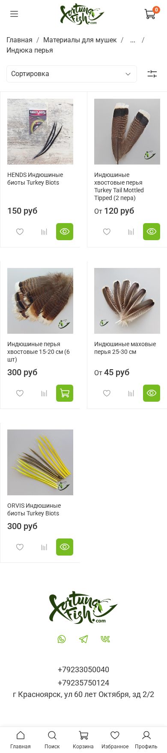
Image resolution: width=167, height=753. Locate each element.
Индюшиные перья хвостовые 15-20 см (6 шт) (38, 352)
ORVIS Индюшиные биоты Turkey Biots (34, 509)
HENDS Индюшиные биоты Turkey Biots (35, 178)
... (132, 40)
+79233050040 (83, 669)
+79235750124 (83, 682)
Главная (19, 40)
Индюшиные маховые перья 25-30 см (125, 348)
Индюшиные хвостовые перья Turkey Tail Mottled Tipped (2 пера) (119, 186)
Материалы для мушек (80, 40)
